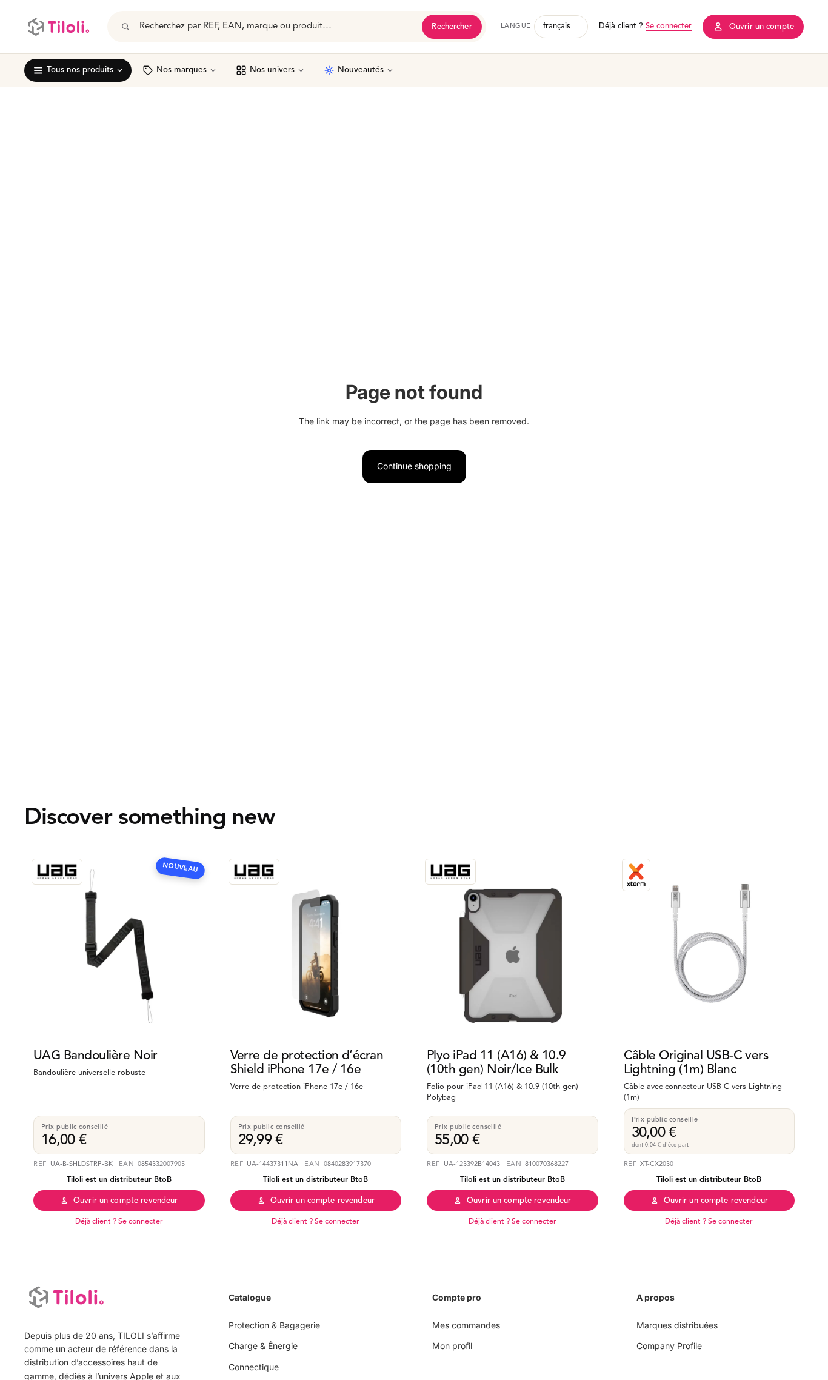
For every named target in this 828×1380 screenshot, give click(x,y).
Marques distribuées (677, 1325)
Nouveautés (361, 70)
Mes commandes (466, 1325)
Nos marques (181, 70)
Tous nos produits (80, 70)
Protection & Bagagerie (274, 1325)
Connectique (254, 1367)
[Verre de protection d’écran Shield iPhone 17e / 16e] (316, 946)
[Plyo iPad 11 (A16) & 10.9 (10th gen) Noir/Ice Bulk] (512, 946)
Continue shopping (414, 466)
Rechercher (452, 27)
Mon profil (452, 1346)
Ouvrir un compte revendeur (125, 1201)
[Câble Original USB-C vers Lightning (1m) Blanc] (709, 946)
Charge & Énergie (263, 1346)
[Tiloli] (58, 26)
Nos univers (272, 70)
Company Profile (669, 1346)
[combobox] (276, 27)
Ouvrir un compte (761, 27)
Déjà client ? (645, 26)
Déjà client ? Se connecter (119, 1221)
